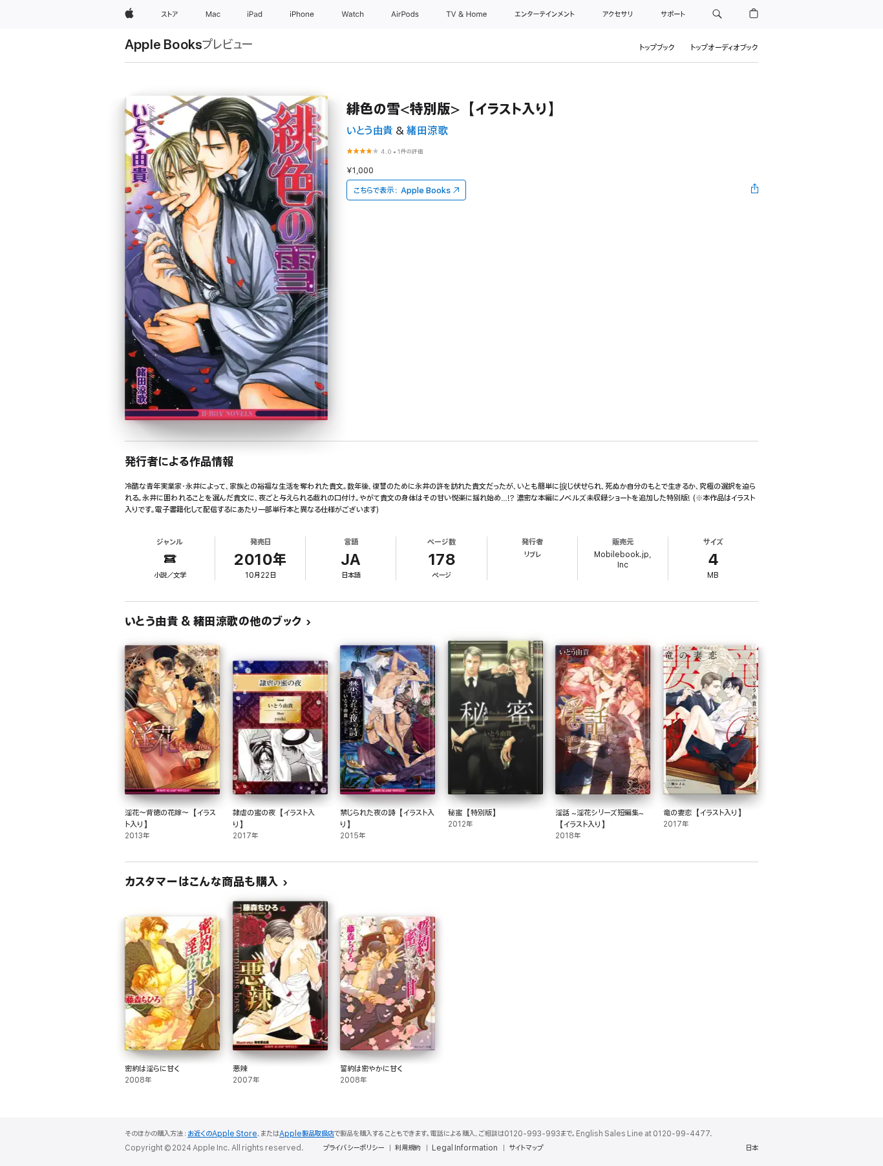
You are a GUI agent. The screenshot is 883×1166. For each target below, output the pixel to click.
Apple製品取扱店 (306, 1133)
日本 (751, 1147)
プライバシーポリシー (353, 1147)
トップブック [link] (657, 47)
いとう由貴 (369, 131)
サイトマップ (526, 1147)
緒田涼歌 (427, 131)
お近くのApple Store (222, 1133)
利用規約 (408, 1147)
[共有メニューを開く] (755, 190)
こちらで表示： (402, 190)
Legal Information (465, 1147)
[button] (717, 14)
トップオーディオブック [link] (724, 47)
